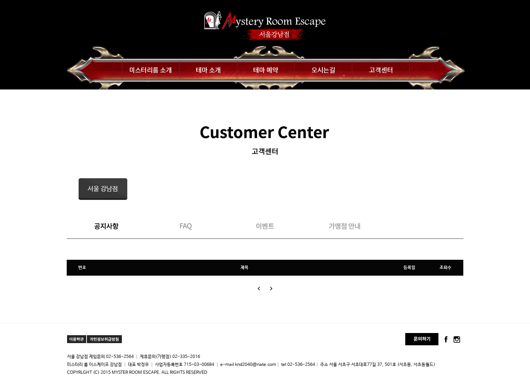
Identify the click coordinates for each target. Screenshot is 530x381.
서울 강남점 (103, 189)
